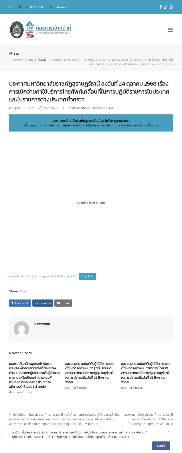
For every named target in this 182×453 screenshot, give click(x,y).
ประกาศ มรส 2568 (102, 108)
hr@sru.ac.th (62, 7)
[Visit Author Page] (21, 328)
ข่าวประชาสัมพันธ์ (78, 108)
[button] (170, 30)
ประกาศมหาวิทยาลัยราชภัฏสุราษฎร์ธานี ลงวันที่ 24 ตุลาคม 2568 (43, 276)
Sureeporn (51, 108)
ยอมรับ (161, 445)
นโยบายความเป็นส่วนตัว (26, 437)
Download (87, 276)
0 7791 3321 (37, 7)
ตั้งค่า (125, 437)
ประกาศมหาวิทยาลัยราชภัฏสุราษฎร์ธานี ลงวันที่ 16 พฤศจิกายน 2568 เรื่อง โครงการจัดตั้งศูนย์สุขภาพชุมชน (148, 419)
